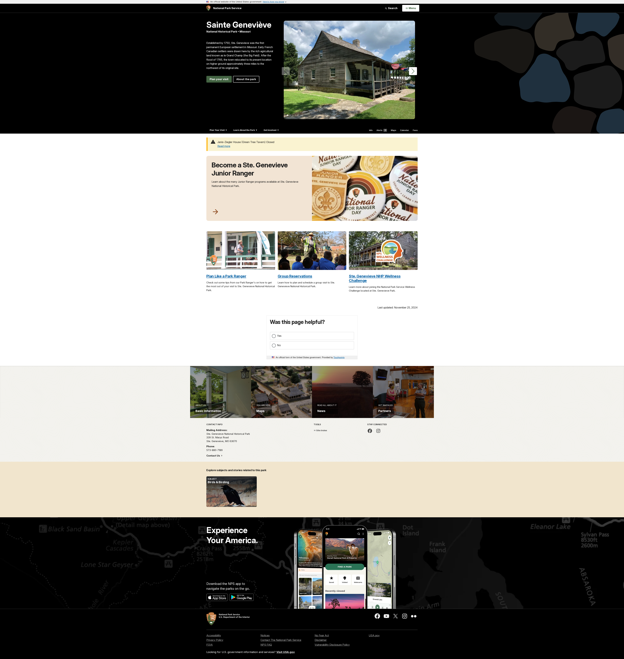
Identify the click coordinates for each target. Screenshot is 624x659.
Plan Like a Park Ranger (226, 276)
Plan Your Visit (217, 130)
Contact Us (213, 455)
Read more (223, 146)
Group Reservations (295, 276)
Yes (279, 335)
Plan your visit (219, 79)
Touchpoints (338, 357)
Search (392, 8)
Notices (265, 635)
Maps (393, 130)
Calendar (404, 130)
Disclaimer (321, 640)
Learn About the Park (244, 130)
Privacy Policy (214, 640)
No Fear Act (322, 635)
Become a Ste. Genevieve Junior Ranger (250, 169)
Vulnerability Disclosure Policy (332, 644)
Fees (415, 130)
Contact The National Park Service (280, 640)
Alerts (381, 130)
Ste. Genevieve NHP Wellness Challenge (374, 278)
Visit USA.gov (285, 652)
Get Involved (270, 130)
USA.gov (374, 635)
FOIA (209, 644)
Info (371, 130)
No (279, 345)
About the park (246, 79)
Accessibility (213, 635)
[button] (413, 71)
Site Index (321, 430)
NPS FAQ (266, 644)
